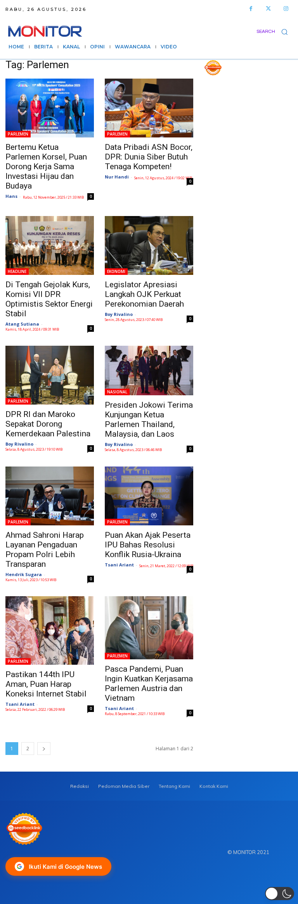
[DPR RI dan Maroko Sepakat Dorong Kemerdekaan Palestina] (49, 375)
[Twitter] (268, 8)
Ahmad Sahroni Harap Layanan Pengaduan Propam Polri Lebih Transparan (44, 549)
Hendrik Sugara (23, 574)
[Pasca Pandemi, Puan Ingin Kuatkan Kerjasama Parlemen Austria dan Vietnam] (149, 628)
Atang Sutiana (22, 324)
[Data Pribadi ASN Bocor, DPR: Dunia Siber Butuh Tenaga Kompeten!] (149, 108)
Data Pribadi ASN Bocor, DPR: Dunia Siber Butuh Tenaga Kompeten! (148, 156)
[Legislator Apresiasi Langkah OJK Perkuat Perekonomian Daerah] (149, 245)
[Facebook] (251, 8)
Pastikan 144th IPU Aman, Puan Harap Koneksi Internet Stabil (46, 684)
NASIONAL (117, 392)
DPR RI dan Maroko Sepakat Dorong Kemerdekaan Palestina (47, 424)
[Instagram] (286, 8)
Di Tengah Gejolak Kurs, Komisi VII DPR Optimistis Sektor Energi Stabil (49, 299)
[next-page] (43, 748)
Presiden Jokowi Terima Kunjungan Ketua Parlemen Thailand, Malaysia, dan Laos (149, 419)
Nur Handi (117, 177)
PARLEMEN (18, 134)
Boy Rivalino (119, 314)
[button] (274, 31)
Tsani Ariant (119, 565)
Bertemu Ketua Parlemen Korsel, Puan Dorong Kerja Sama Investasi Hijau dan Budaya (46, 166)
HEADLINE (17, 271)
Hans (11, 196)
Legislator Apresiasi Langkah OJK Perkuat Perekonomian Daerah (144, 294)
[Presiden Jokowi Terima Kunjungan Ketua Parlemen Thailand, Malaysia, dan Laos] (149, 370)
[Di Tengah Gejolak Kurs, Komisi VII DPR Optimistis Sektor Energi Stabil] (49, 245)
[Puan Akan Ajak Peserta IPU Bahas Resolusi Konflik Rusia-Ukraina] (149, 496)
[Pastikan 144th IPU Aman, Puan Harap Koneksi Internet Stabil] (49, 630)
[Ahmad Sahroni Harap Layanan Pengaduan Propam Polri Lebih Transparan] (49, 496)
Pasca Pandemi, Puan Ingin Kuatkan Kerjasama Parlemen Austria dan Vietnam (149, 683)
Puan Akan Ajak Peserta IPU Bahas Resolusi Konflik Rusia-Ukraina (148, 544)
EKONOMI (116, 271)
